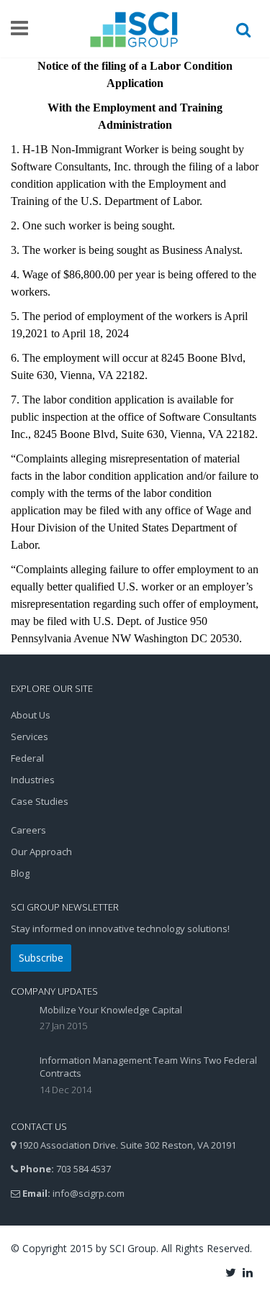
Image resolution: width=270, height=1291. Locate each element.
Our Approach (41, 851)
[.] (232, 1271)
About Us (30, 714)
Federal (27, 758)
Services (29, 736)
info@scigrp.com (89, 1193)
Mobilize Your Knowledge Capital (111, 1009)
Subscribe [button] (41, 957)
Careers (28, 830)
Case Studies (39, 801)
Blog (20, 873)
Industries (33, 779)
